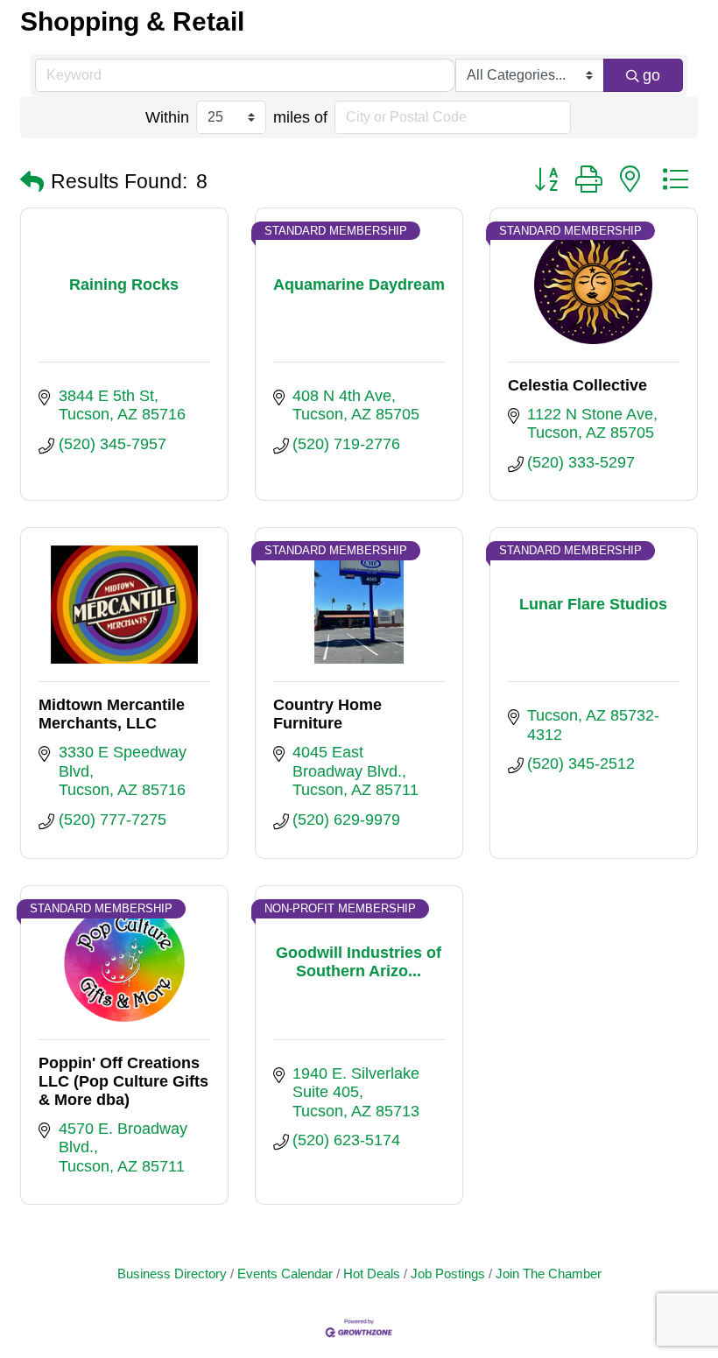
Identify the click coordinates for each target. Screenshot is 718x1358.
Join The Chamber (549, 1273)
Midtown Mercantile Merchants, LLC (112, 714)
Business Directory (172, 1273)
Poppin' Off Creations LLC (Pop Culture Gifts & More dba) (123, 1081)
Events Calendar (285, 1273)
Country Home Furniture (327, 714)
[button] (32, 183)
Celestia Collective (577, 385)
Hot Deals (371, 1273)
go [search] (651, 75)
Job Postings (448, 1273)
